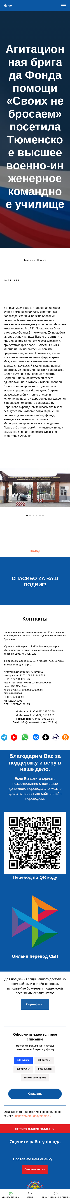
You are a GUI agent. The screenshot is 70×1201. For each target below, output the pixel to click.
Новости (41, 984)
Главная (28, 984)
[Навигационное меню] (63, 5)
